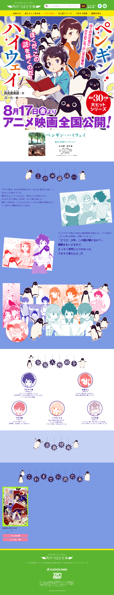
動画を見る (96, 13)
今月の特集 (49, 13)
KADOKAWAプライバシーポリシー (75, 563)
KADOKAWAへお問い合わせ (52, 563)
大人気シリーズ (65, 13)
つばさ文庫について (34, 563)
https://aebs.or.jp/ (59, 586)
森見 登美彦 (6, 530)
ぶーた (4, 532)
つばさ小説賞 (81, 13)
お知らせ (17, 13)
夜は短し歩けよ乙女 (9, 528)
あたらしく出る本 (32, 13)
